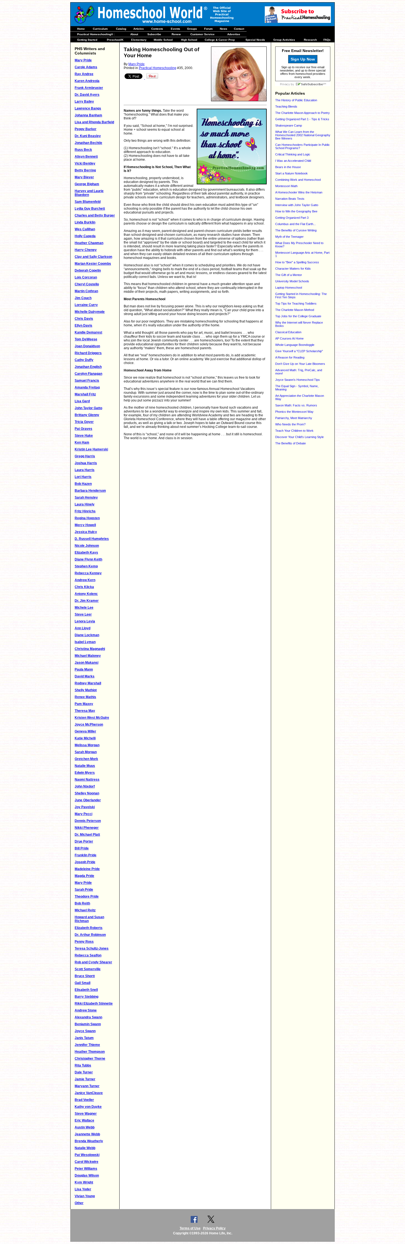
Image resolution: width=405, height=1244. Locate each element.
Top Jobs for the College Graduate (298, 316)
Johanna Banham (88, 115)
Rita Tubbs (83, 1065)
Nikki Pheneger (87, 828)
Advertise (233, 34)
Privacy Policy (214, 1228)
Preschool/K (115, 39)
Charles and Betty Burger (95, 215)
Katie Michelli (85, 738)
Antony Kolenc (86, 594)
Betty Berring (85, 170)
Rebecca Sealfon (88, 955)
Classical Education (288, 332)
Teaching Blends (286, 106)
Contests (157, 28)
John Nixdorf (85, 786)
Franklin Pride (85, 855)
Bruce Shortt (85, 976)
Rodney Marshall (88, 683)
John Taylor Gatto (88, 408)
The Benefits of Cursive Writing (296, 230)
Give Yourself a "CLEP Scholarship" (299, 351)
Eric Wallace (84, 1120)
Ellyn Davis (83, 325)
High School (189, 39)
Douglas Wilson (87, 1175)
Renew (176, 34)
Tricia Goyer (84, 422)
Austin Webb (84, 1127)
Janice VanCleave (89, 1093)
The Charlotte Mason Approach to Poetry (302, 112)
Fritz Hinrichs (85, 511)
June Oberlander (88, 800)
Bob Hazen (83, 484)
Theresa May (85, 711)
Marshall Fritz (85, 394)
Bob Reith (82, 903)
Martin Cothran (86, 291)
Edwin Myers (85, 773)
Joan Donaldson (87, 346)
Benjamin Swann (88, 1024)
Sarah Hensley (86, 497)
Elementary (139, 39)
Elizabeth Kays (86, 552)
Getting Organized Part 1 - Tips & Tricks (302, 119)
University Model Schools (292, 281)
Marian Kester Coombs (93, 264)
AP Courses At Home (289, 338)
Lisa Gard (82, 401)
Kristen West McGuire (92, 718)
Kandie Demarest (88, 332)
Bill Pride (82, 848)
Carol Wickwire (86, 1162)
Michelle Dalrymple (90, 312)
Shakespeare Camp (288, 125)
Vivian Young (85, 1196)
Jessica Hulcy (86, 532)
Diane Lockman (87, 635)
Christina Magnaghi (90, 649)
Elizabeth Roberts (88, 928)
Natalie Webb (85, 1148)
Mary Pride (83, 60)
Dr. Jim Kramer (87, 601)
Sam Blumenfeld (88, 202)
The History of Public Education (296, 100)
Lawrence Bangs (88, 108)
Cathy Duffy (84, 360)
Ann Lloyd (82, 628)
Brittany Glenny (87, 415)
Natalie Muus (85, 766)
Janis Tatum (84, 1038)
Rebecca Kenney (88, 573)
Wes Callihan (85, 229)
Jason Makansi (86, 663)
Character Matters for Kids (293, 268)
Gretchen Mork (86, 759)
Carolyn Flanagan (88, 374)
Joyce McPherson (89, 724)
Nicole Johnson (87, 546)
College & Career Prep (220, 39)
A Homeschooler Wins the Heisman (298, 192)
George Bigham (87, 184)
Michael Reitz (85, 910)
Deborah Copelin (88, 270)
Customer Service (202, 34)
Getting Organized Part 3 (292, 217)
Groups (192, 28)
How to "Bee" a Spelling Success (297, 262)
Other (79, 1203)
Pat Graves (83, 429)
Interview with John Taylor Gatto (296, 205)
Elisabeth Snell (86, 990)
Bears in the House (288, 167)
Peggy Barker (85, 129)
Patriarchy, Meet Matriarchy (293, 418)
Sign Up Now (303, 59)
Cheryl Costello (87, 284)
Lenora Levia (85, 621)
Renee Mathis (85, 697)
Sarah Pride (84, 890)
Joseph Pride (85, 862)
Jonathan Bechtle (88, 143)
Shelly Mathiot (86, 690)
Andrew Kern (85, 580)
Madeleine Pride (87, 869)
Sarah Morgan (86, 752)
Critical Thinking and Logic (292, 154)
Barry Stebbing (86, 997)
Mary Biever (84, 177)
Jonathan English (88, 367)
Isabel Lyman (85, 642)
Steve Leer (83, 614)
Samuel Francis (87, 380)
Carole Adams (86, 67)
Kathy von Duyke (88, 1107)
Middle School (163, 39)
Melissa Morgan (87, 745)
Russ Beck (83, 150)
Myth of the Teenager (289, 236)
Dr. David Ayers (87, 95)
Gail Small (82, 983)
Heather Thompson (90, 1052)
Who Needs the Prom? (290, 424)
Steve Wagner (86, 1114)
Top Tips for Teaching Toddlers (296, 303)
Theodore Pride (87, 896)
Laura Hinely (84, 504)
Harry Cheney (86, 250)
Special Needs (255, 39)
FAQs (327, 39)
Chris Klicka (84, 587)
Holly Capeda (85, 236)
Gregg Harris (85, 456)
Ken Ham (82, 442)
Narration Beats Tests (289, 198)
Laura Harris (84, 470)
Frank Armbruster (89, 88)
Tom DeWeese (86, 339)
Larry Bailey (84, 101)
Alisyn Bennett (86, 156)
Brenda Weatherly (89, 1141)
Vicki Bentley (85, 163)
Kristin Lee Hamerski (91, 449)
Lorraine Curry (86, 305)
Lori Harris (83, 477)
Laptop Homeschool (288, 287)
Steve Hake (84, 436)
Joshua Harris (86, 463)
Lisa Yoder (83, 1189)
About (134, 34)
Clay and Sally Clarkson (93, 257)
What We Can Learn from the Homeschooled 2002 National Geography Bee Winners (302, 135)
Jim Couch (83, 298)
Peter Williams (86, 1169)
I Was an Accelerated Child (293, 160)
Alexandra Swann (88, 1017)
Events (175, 28)
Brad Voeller (84, 1100)
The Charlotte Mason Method (294, 309)
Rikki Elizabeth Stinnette (94, 1003)
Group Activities (284, 39)
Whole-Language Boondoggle (294, 344)
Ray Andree (84, 74)
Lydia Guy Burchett (90, 208)
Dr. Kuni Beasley (88, 136)
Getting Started (87, 39)
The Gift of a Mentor (288, 275)
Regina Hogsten (87, 518)
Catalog (121, 28)
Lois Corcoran (86, 277)
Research (310, 39)
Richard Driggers (88, 353)
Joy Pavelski (85, 807)
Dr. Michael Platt (87, 834)
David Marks (84, 676)
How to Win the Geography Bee (296, 211)
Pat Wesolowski (87, 1155)
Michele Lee (84, 607)
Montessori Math (286, 186)
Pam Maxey (84, 704)
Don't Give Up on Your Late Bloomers (300, 363)
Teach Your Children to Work (294, 430)
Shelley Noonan (87, 793)
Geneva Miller (85, 731)
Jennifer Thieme (87, 1045)
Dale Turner (84, 1072)
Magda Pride (84, 876)
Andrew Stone (86, 1010)
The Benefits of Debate (290, 443)
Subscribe (154, 34)
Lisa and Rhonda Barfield (94, 122)
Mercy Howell (85, 525)
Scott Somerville (88, 969)
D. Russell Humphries (92, 539)
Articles (138, 28)
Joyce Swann (85, 1031)
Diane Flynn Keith (88, 559)
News (223, 28)
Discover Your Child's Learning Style (299, 437)
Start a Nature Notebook (291, 173)
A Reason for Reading (289, 357)
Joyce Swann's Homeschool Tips (297, 379)
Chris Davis (84, 319)
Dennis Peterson (88, 821)
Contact (239, 28)
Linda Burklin (85, 222)
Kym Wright (84, 1182)
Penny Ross (84, 942)
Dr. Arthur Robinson (90, 935)
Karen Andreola (87, 81)
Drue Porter (84, 841)
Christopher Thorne (90, 1058)
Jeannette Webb (87, 1134)
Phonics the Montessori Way (294, 411)
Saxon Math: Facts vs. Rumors (296, 405)
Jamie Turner (85, 1079)
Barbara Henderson (90, 491)
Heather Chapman (89, 243)
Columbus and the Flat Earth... (295, 224)
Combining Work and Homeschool (298, 179)
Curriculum (100, 28)
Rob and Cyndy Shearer (93, 962)
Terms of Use (190, 1228)
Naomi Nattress (87, 779)
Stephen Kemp (86, 566)
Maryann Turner (87, 1086)
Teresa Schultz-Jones (92, 948)
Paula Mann (84, 669)
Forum (208, 28)
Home (81, 28)
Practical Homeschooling (157, 68)
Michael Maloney (88, 656)
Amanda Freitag (87, 387)
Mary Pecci (83, 814)
